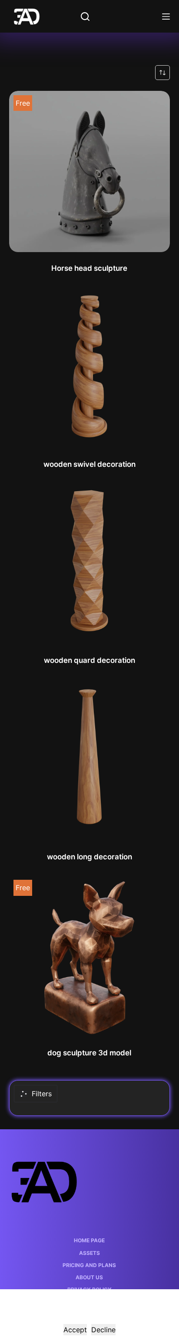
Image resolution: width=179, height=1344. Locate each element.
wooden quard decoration (89, 660)
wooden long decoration (89, 856)
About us (89, 1277)
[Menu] (166, 16)
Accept (75, 1329)
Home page (89, 1240)
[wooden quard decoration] (89, 564)
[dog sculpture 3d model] (89, 956)
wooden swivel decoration (89, 464)
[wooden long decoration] (89, 760)
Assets (89, 1253)
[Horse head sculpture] (89, 171)
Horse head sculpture (89, 268)
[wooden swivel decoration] (89, 367)
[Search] (85, 16)
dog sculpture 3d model (89, 1052)
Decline (103, 1329)
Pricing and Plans (89, 1265)
